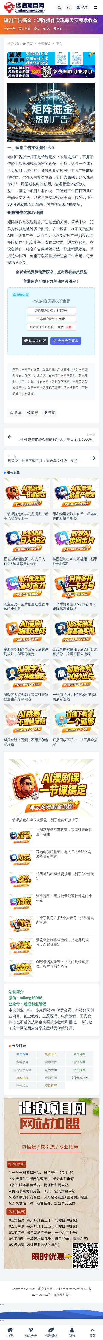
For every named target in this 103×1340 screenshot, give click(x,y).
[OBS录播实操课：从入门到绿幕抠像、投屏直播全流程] (76, 629)
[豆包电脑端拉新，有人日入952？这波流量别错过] (27, 538)
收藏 (18, 413)
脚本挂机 (22, 1077)
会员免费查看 (68, 341)
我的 (72, 1335)
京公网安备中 (63, 1294)
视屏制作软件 (79, 1077)
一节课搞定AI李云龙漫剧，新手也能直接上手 (44, 820)
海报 (34, 413)
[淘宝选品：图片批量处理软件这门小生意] (27, 584)
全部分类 (9, 28)
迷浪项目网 (45, 1288)
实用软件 (51, 1062)
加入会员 (31, 1335)
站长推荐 (80, 1070)
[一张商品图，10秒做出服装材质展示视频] (76, 674)
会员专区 (22, 1054)
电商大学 (51, 1070)
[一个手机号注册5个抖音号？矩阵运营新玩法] (76, 584)
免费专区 (51, 1054)
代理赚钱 (52, 1335)
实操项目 (22, 1062)
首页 (30, 43)
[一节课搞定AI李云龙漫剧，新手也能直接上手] (27, 493)
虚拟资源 (51, 1077)
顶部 (93, 1335)
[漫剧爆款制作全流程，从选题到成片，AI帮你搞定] (27, 629)
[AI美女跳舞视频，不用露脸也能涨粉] (27, 719)
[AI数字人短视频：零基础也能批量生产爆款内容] (27, 674)
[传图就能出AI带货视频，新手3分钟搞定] (76, 538)
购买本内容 (37, 341)
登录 (84, 7)
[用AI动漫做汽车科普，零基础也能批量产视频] (76, 493)
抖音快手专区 (23, 1070)
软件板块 (22, 1085)
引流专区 (80, 1062)
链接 (51, 413)
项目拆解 (51, 1085)
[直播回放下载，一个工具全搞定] (76, 719)
